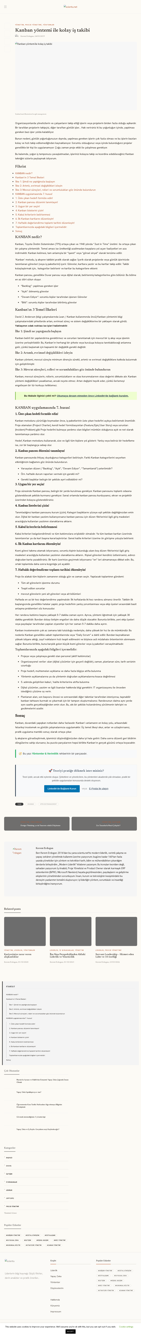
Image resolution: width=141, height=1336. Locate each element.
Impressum (55, 1311)
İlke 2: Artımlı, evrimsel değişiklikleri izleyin (38, 185)
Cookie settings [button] (126, 1326)
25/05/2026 (115, 962)
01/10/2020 (23, 962)
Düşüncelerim (56, 1288)
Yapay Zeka (55, 1276)
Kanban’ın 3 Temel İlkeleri (29, 177)
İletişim (116, 822)
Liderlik (18, 950)
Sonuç (18, 231)
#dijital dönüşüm (32, 1235)
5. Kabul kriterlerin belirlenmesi (32, 214)
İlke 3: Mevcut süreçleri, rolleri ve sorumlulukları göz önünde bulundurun (55, 189)
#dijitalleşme (50, 1235)
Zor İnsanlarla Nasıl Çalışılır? (108, 826)
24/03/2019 (40, 36)
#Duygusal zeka (12, 1240)
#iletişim (27, 1240)
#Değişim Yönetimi (13, 1235)
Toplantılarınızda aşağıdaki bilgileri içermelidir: (41, 227)
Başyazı (9, 1158)
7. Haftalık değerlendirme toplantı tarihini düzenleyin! (44, 222)
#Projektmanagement (48, 804)
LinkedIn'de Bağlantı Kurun (62, 789)
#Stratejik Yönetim (33, 1245)
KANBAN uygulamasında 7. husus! (33, 193)
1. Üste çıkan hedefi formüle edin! (34, 198)
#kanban (31, 804)
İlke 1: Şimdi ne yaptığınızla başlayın (35, 181)
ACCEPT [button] (70, 1331)
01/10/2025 (69, 962)
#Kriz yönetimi (59, 1240)
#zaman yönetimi (53, 1245)
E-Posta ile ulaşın (98, 788)
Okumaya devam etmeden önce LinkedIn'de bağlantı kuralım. (93, 395)
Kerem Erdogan (27, 36)
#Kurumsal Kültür (13, 1245)
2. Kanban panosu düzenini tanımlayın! (36, 202)
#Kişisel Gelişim (42, 1240)
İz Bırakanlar (66, 950)
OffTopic (10, 1198)
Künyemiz (55, 1305)
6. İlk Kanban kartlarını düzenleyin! (34, 218)
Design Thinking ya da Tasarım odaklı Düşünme (40, 826)
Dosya (8, 1166)
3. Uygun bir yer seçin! (27, 206)
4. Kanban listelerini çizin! (29, 210)
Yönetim (19, 25)
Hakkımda (55, 1299)
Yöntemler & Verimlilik (45, 753)
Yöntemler (48, 25)
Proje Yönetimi (33, 25)
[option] (25, 940)
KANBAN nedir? (23, 173)
